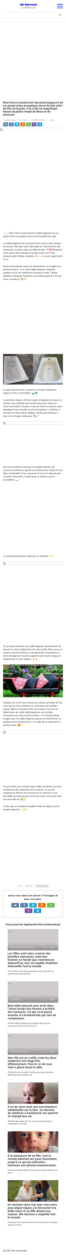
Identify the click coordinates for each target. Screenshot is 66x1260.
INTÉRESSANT (38, 120)
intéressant (43, 886)
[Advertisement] (33, 59)
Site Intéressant (28, 4)
